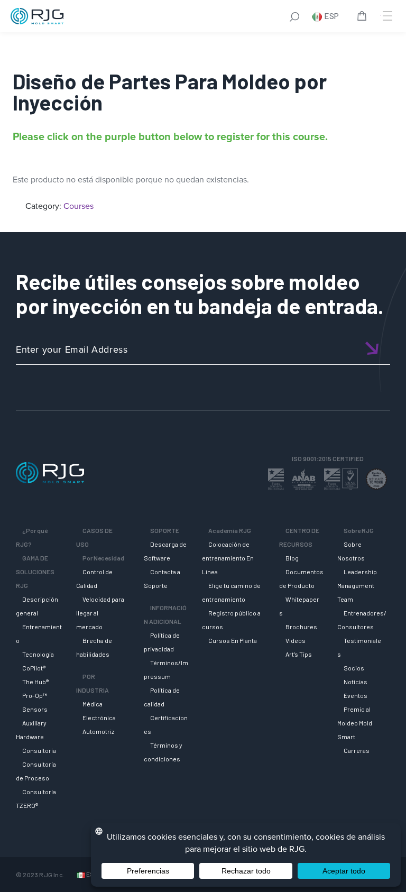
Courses (78, 206)
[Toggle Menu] (386, 16)
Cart (363, 17)
